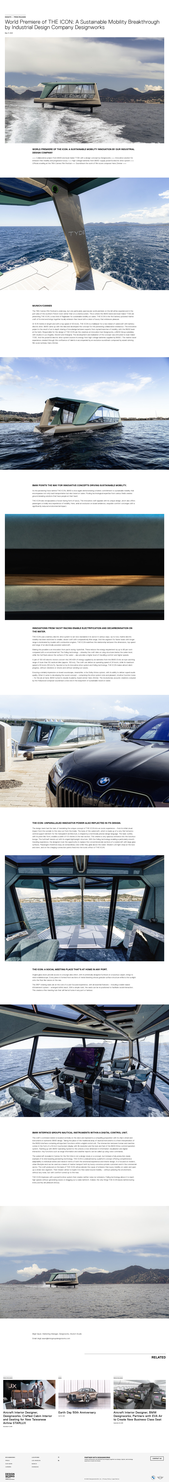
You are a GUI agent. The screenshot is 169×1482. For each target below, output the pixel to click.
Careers (8, 1467)
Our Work (8, 1464)
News (60, 1378)
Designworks (10, 1457)
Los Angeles (36, 1460)
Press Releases (20, 17)
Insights (8, 17)
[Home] (10, 1476)
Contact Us (157, 1458)
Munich (34, 1464)
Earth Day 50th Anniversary (77, 1412)
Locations (35, 1457)
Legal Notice (115, 1479)
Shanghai (35, 1467)
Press (7, 1460)
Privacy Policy (107, 1479)
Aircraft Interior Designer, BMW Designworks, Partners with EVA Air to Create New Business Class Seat (138, 1416)
